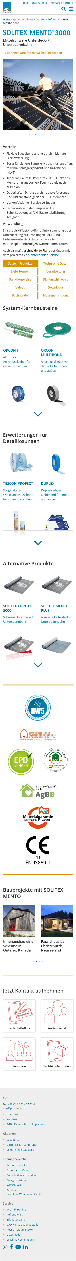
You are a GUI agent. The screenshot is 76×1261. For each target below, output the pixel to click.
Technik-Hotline (16, 1209)
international (40, 2)
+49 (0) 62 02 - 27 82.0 (21, 1104)
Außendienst (15, 1214)
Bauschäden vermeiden (21, 1175)
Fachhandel (20, 295)
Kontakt (55, 2)
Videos (20, 287)
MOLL (6, 1098)
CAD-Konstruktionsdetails (22, 1224)
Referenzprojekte (17, 1165)
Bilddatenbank (16, 1219)
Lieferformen (20, 271)
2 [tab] (32, 134)
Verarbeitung (55, 271)
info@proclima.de (14, 1108)
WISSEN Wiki (14, 1185)
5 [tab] (40, 134)
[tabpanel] (38, 94)
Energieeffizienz (16, 1180)
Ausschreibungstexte (20, 1229)
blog (26, 2)
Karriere (68, 2)
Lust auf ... (13, 1139)
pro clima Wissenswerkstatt (24, 1194)
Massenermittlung (56, 295)
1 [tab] (29, 134)
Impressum (39, 1124)
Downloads (56, 287)
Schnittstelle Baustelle (20, 1149)
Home (7, 19)
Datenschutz (22, 1124)
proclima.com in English (21, 1239)
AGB (9, 1124)
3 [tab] (35, 134)
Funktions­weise (20, 279)
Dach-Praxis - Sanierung (21, 1144)
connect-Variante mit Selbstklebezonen (34, 53)
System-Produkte (23, 19)
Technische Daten (55, 263)
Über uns (12, 1114)
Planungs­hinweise (55, 279)
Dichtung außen (46, 19)
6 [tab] (43, 134)
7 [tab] (46, 134)
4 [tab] (38, 134)
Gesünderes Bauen (18, 1170)
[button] (63, 9)
